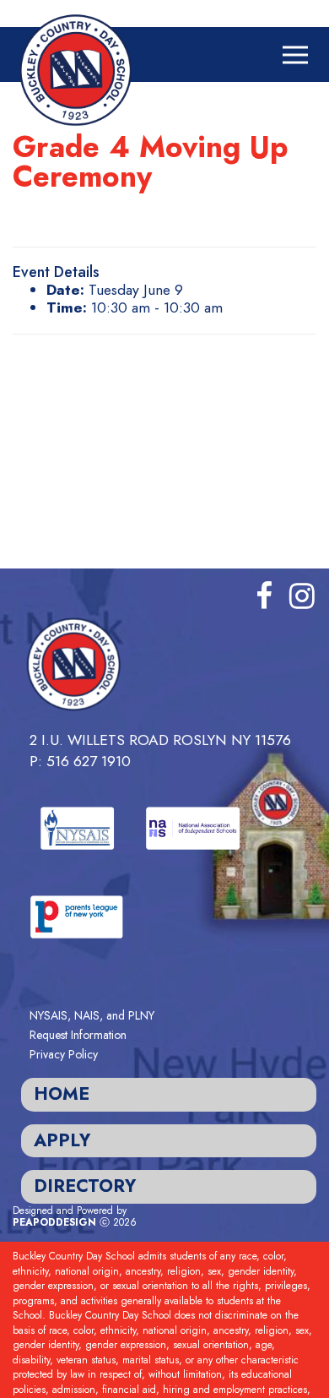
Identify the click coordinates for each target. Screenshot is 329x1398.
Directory (85, 1186)
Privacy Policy (64, 1054)
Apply (62, 1140)
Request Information (78, 1034)
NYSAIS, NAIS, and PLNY (92, 1015)
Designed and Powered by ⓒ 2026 (75, 1217)
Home (61, 1094)
